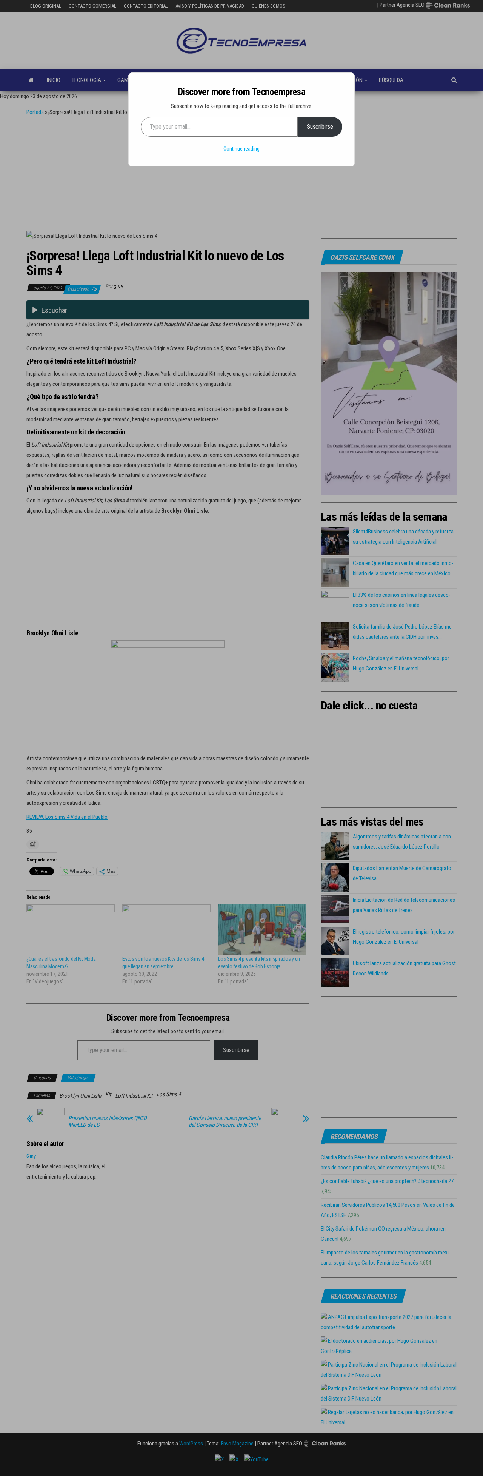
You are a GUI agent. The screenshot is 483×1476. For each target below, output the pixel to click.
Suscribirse (320, 126)
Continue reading (241, 149)
